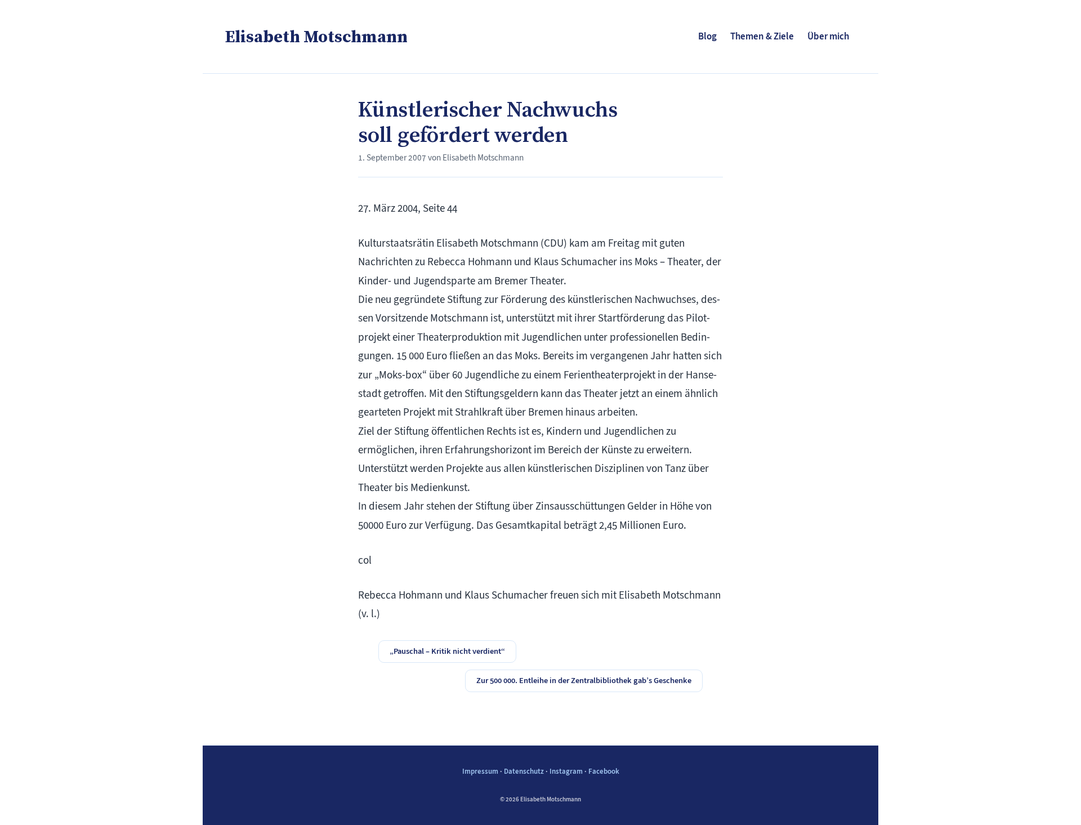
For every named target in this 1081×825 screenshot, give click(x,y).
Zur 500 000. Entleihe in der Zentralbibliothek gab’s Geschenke (583, 680)
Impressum (480, 771)
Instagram (566, 771)
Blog (707, 36)
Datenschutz (524, 771)
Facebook (603, 771)
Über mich (828, 36)
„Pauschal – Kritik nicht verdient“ (447, 651)
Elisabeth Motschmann (316, 36)
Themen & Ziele (762, 36)
